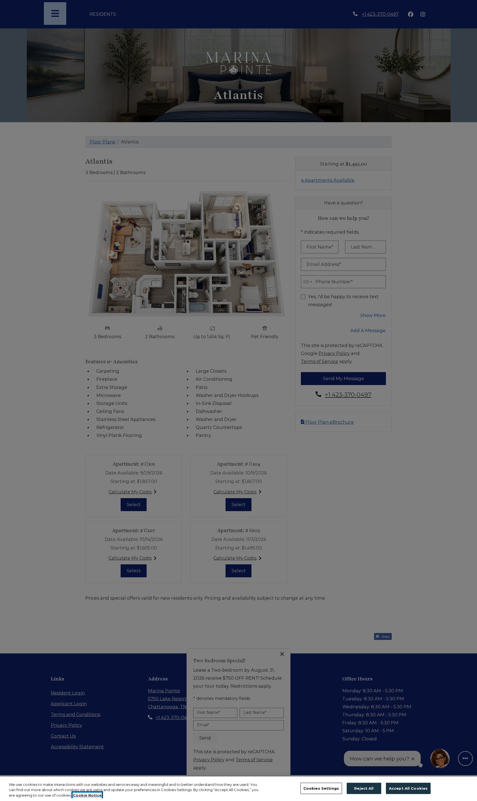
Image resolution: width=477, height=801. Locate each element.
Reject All (363, 788)
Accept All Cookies (408, 788)
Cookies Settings (321, 788)
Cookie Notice (87, 795)
